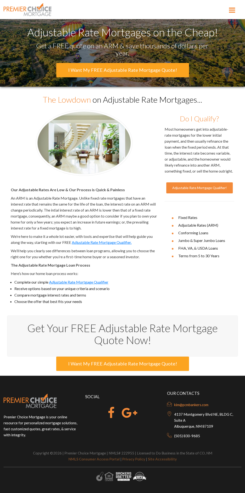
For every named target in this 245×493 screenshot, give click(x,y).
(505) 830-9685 (187, 436)
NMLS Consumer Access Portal (94, 459)
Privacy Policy (133, 459)
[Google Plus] (129, 416)
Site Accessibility (162, 459)
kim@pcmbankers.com (191, 405)
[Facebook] (111, 416)
